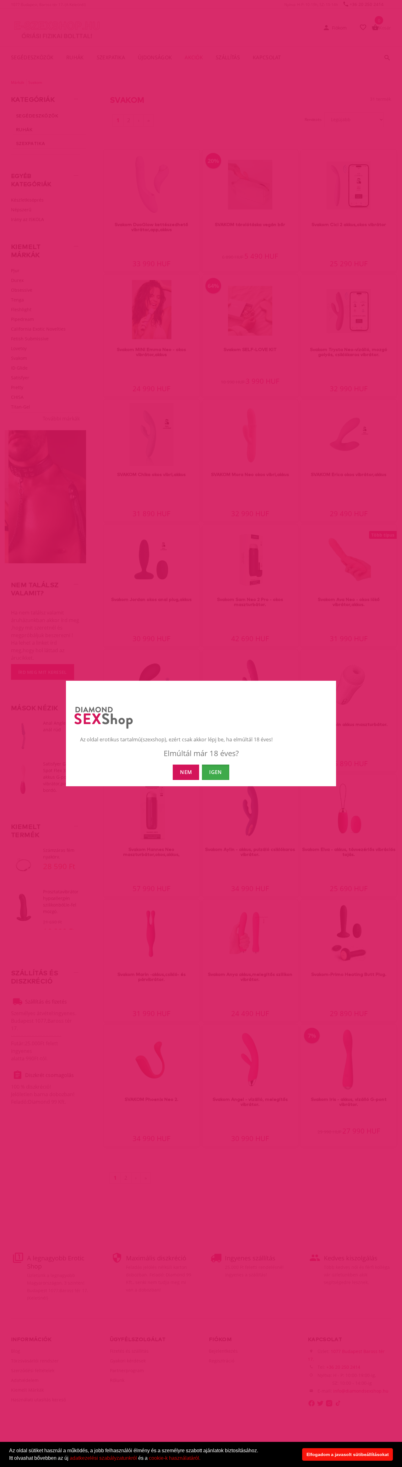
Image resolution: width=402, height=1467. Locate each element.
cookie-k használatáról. (174, 1458)
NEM (186, 772)
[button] (203, 1459)
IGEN (215, 772)
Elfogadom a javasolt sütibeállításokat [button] (348, 1454)
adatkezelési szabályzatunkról (103, 1458)
